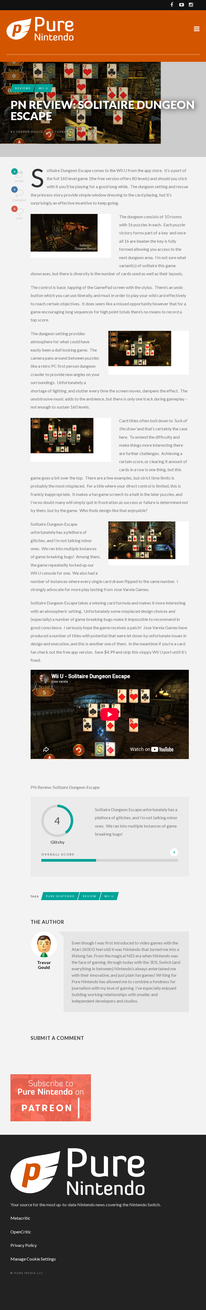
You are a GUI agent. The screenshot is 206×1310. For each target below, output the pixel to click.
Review (89, 896)
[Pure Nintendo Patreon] (50, 1097)
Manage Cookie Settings (33, 1258)
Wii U (43, 88)
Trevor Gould (29, 131)
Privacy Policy (23, 1245)
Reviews (23, 88)
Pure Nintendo (60, 896)
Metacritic (20, 1217)
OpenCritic (20, 1231)
